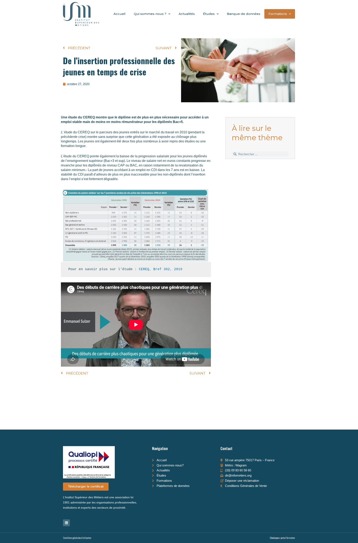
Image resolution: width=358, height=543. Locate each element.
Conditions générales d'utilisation (77, 537)
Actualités (187, 14)
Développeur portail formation (282, 537)
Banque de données (243, 14)
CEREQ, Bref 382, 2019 (160, 269)
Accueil (120, 14)
